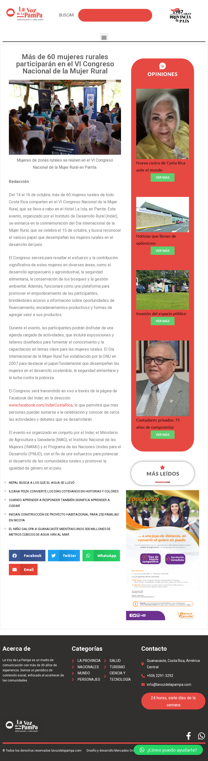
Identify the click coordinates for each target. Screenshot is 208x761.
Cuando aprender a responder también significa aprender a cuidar (59, 502)
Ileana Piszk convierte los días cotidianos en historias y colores (63, 491)
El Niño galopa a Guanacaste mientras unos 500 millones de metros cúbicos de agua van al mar (60, 531)
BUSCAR (66, 15)
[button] (104, 37)
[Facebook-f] (189, 736)
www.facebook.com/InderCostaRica (41, 405)
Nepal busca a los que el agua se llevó (42, 483)
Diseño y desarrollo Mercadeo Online (112, 750)
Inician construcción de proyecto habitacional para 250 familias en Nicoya (64, 517)
